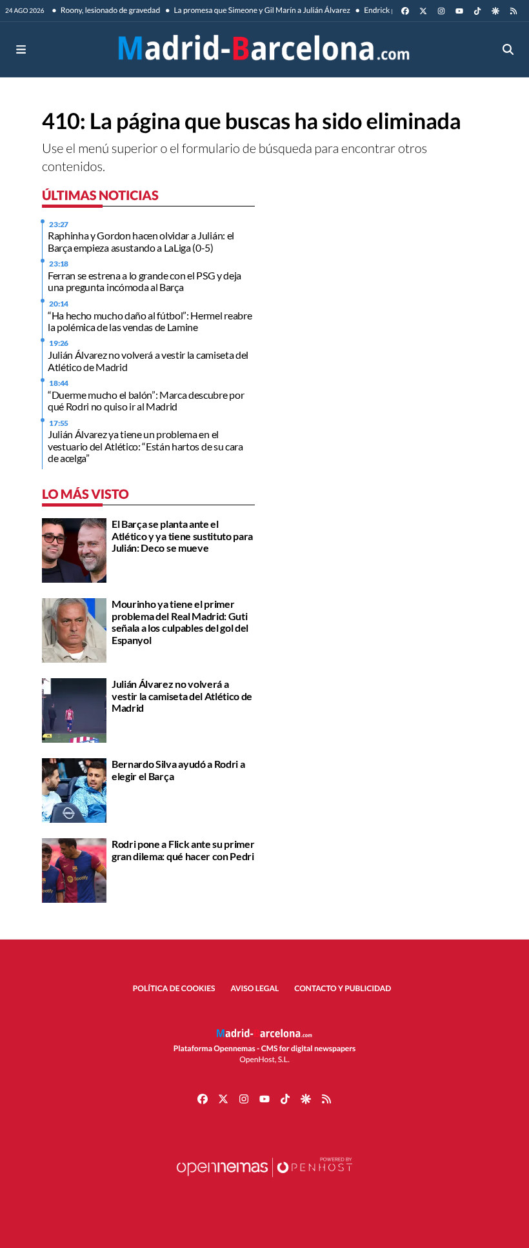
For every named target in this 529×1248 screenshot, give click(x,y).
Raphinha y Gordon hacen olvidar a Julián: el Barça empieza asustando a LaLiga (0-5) (141, 241)
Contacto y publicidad (342, 988)
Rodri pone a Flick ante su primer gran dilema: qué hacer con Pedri (183, 849)
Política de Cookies (174, 988)
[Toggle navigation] (21, 49)
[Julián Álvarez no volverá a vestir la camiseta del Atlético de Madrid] (74, 709)
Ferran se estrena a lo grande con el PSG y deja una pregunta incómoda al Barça (144, 281)
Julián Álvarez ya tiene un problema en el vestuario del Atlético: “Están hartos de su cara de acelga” (145, 446)
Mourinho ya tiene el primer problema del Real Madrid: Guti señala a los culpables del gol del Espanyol (180, 621)
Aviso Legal (255, 988)
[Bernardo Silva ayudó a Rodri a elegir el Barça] (74, 789)
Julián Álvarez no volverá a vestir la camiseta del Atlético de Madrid (148, 360)
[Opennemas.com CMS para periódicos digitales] (264, 1180)
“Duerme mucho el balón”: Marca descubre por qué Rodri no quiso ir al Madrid (146, 400)
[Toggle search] (508, 49)
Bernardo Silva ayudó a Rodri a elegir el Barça (178, 769)
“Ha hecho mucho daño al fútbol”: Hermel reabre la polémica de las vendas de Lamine (150, 321)
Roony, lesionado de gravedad (110, 10)
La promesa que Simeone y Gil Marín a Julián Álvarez (261, 10)
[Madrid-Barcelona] (264, 49)
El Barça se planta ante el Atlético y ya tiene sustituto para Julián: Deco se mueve (182, 536)
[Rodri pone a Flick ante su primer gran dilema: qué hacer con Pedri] (74, 869)
